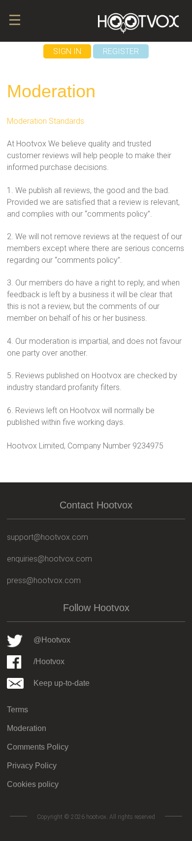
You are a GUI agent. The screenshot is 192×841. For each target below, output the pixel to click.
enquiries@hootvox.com (49, 558)
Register (121, 51)
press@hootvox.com (44, 580)
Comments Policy (37, 747)
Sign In (67, 51)
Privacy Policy (32, 765)
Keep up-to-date (61, 683)
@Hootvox (51, 640)
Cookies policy (33, 784)
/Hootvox (48, 661)
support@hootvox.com (47, 537)
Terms (17, 709)
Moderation (26, 728)
